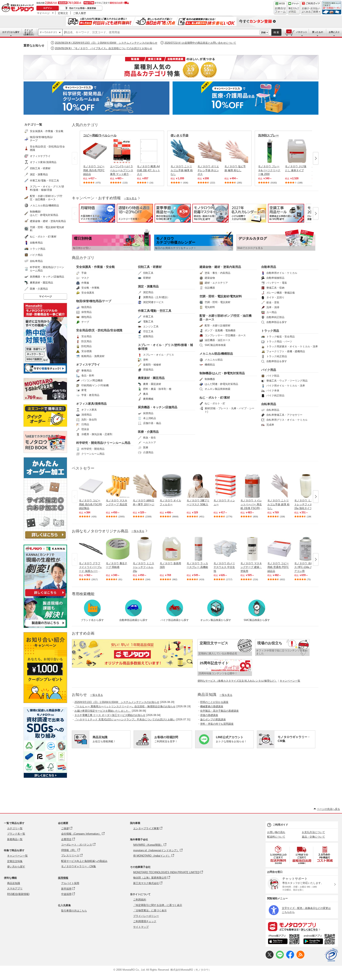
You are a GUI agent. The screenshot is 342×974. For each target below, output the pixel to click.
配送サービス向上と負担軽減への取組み (84, 861)
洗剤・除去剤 (89, 419)
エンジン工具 (151, 326)
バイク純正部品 (275, 395)
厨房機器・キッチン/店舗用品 (157, 407)
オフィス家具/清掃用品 (91, 403)
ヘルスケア (149, 442)
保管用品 (86, 312)
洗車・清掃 (272, 307)
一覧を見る (96, 694)
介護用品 (148, 452)
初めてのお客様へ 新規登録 (82, 8)
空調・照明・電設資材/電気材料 (221, 296)
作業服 (85, 282)
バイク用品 (268, 369)
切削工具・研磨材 (150, 266)
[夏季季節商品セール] (173, 221)
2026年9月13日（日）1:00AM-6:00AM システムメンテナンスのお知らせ (116, 702)
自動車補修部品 (275, 277)
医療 (145, 447)
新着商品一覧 (15, 839)
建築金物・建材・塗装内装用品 (220, 266)
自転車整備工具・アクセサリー (284, 414)
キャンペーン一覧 (290, 680)
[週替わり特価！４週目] (135, 221)
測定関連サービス (153, 302)
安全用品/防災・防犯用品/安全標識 (99, 330)
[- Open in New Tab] (278, 854)
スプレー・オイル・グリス (158, 354)
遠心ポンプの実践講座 (213, 719)
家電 (83, 390)
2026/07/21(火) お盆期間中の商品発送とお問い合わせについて (200, 42)
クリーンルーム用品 (92, 453)
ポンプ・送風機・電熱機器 (220, 330)
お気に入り (334, 32)
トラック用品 (270, 330)
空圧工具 (148, 331)
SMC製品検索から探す (257, 620)
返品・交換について (313, 836)
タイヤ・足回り (275, 297)
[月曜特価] (97, 221)
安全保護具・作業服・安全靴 (95, 266)
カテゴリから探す (11, 32)
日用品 (85, 424)
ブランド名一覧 (16, 833)
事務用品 (86, 370)
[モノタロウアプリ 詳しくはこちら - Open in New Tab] (302, 926)
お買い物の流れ (276, 832)
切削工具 (148, 272)
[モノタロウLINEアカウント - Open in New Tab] (280, 957)
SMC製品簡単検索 (215, 345)
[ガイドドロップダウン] (311, 10)
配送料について (276, 836)
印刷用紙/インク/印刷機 (95, 385)
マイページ (43, 13)
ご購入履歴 (79, 13)
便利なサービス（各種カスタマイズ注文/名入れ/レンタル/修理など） (237, 680)
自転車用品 (268, 404)
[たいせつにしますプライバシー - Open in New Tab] (331, 955)
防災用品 (86, 341)
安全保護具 (87, 292)
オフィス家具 (89, 409)
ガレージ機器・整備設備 (280, 292)
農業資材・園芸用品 (151, 378)
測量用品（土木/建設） (156, 297)
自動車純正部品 (275, 317)
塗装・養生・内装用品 (217, 272)
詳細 (263, 32)
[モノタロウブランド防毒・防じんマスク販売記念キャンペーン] (210, 221)
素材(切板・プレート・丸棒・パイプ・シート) (229, 410)
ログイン (47, 8)
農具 (145, 393)
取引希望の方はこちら (74, 910)
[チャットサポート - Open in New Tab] (294, 7)
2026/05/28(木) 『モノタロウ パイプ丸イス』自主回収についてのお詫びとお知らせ (103, 48)
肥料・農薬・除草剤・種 (157, 388)
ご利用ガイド (280, 824)
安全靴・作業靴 (90, 287)
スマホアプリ (15, 888)
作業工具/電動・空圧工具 (154, 310)
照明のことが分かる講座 (214, 702)
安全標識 (86, 351)
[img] (18, 8)
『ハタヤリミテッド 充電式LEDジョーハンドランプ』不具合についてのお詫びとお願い (124, 719)
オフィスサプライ (88, 364)
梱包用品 (86, 317)
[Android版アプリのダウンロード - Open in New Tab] (320, 940)
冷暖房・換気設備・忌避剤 (96, 434)
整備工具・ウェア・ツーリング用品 (287, 380)
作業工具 (148, 316)
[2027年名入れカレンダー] (248, 221)
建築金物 (210, 277)
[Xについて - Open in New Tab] (270, 957)
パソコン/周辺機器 (92, 380)
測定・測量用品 (148, 286)
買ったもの (317, 32)
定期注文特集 (15, 861)
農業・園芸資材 (152, 384)
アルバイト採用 (70, 883)
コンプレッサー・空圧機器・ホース (225, 335)
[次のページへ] (315, 158)
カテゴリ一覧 (15, 828)
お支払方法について (313, 832)
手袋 (83, 272)
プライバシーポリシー (146, 915)
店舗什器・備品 (152, 423)
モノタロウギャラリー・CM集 (78, 866)
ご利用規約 (139, 899)
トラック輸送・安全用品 (280, 336)
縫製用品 (148, 336)
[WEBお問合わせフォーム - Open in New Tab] (280, 7)
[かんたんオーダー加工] (45, 539)
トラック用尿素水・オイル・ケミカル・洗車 (292, 346)
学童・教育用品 (90, 395)
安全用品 (86, 336)
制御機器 (210, 379)
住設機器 (210, 287)
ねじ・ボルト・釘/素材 (215, 397)
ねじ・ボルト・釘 (215, 403)
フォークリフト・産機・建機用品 (285, 351)
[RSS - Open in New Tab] (300, 957)
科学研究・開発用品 (92, 448)
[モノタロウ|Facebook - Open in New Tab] (290, 957)
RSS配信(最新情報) (18, 894)
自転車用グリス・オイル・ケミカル (287, 419)
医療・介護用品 (148, 431)
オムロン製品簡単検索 (217, 388)
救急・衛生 (149, 437)
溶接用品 (148, 369)
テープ (85, 321)
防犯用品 (86, 346)
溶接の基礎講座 (209, 715)
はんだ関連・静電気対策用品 (221, 384)
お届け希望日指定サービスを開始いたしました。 (102, 710)
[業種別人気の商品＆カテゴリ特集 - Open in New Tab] (171, 67)
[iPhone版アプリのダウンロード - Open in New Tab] (284, 940)
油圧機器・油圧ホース (217, 340)
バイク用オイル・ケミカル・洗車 (285, 385)
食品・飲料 (87, 375)
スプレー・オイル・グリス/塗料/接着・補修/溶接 (165, 346)
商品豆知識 (13, 883)
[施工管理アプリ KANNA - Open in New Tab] (45, 596)
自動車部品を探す (276, 322)
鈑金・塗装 (272, 302)
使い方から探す (16, 866)
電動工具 (148, 321)
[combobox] (161, 32)
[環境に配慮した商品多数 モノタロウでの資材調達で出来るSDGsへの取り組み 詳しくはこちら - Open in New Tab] (45, 776)
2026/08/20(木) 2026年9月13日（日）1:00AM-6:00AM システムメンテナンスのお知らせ (106, 42)
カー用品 (271, 312)
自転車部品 (272, 409)
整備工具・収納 (275, 287)
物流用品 (86, 307)
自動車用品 (268, 266)
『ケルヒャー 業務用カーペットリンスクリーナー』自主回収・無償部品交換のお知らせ (125, 706)
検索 (276, 32)
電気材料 (210, 307)
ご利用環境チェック (144, 921)
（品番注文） (28, 32)
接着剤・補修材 (152, 364)
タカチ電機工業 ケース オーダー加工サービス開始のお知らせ (109, 715)
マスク (85, 277)
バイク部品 (272, 375)
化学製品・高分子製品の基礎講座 (219, 710)
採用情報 (63, 877)
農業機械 (148, 398)
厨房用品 (148, 413)
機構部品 (210, 364)
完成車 (270, 424)
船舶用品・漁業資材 (92, 356)
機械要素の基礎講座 (211, 706)
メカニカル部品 (214, 359)
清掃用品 (86, 414)
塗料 (145, 359)
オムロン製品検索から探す (215, 620)
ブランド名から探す (92, 620)
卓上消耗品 (149, 418)
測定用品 (148, 292)
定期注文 (63, 13)
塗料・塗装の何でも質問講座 (217, 723)
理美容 (85, 429)
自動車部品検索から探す (133, 620)
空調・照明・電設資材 (217, 302)
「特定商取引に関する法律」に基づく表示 (157, 905)
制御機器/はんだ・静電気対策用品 (222, 373)
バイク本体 (272, 390)
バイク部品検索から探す (175, 620)
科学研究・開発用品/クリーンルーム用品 (103, 442)
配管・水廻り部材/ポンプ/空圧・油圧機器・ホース (226, 317)
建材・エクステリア (216, 282)
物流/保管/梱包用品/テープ (93, 301)
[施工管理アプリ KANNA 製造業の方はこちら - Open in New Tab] (45, 626)
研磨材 (147, 277)
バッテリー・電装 (276, 282)
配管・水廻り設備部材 (217, 325)
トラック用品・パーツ (279, 341)
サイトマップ (141, 926)
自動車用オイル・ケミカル (281, 272)
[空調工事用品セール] (286, 221)
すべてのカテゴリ (48, 32)
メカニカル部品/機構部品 (216, 353)
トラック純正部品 (276, 356)
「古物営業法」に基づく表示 (150, 910)
